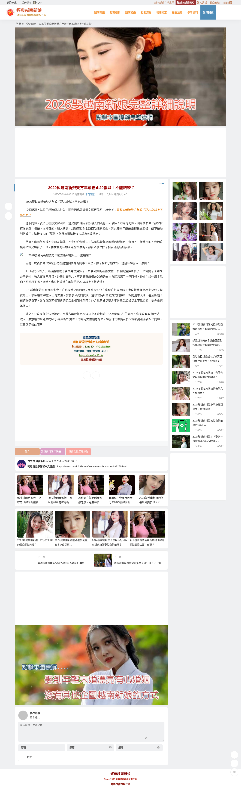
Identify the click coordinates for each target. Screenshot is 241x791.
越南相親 (115, 12)
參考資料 (192, 12)
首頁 (21, 23)
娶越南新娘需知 (185, 2)
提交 (29, 757)
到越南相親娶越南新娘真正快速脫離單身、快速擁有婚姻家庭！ (207, 361)
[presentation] (145, 481)
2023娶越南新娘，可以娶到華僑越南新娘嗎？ (60, 502)
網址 (120, 747)
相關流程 (146, 12)
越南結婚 (130, 12)
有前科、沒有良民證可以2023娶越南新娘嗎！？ (121, 502)
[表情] (152, 739)
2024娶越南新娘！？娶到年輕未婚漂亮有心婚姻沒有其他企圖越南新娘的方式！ (207, 441)
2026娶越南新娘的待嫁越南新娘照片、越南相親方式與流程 (207, 329)
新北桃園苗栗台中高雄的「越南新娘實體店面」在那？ (29, 502)
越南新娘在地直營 (164, 2)
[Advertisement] (120, 152)
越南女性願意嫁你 (78, 451)
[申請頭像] (161, 714)
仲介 (27, 451)
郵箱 (72, 747)
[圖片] (159, 739)
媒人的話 (202, 2)
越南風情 (215, 2)
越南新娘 (99, 12)
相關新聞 (227, 2)
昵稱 (23, 747)
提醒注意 (177, 12)
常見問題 (208, 12)
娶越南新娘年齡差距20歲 (53, 451)
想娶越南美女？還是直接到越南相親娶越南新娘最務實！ (207, 345)
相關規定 (161, 12)
